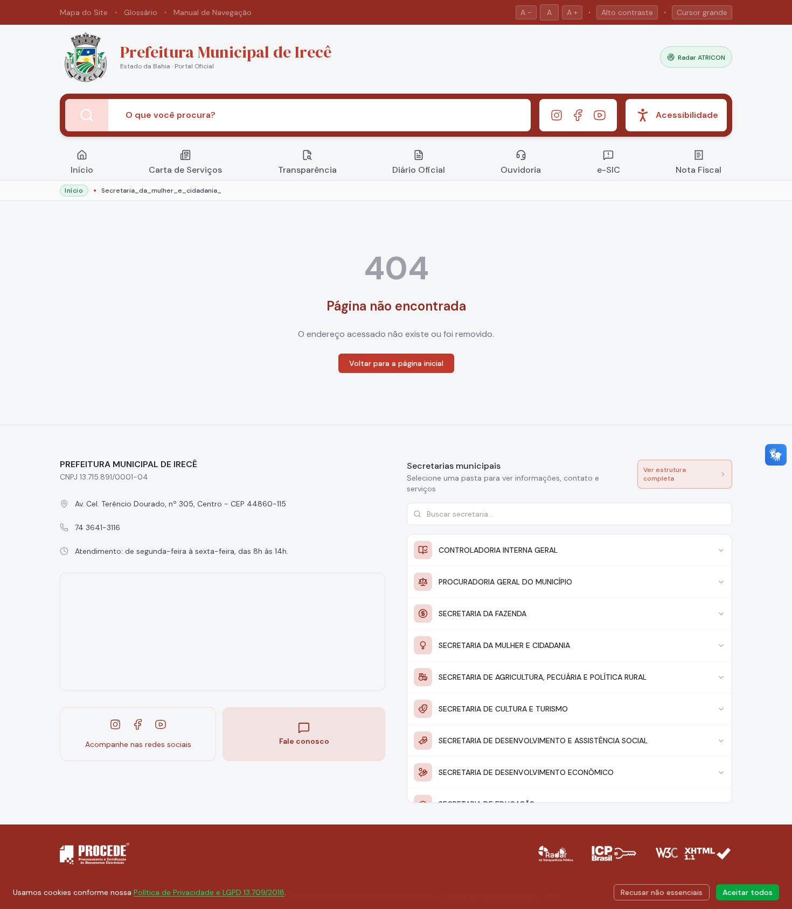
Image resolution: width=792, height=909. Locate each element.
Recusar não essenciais (662, 892)
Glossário (140, 12)
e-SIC (608, 169)
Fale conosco (304, 741)
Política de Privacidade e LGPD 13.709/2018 (209, 892)
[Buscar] (86, 115)
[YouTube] (599, 115)
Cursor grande (702, 12)
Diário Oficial (418, 169)
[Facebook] (578, 115)
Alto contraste (627, 12)
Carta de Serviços (185, 169)
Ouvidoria (521, 169)
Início (82, 169)
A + (572, 12)
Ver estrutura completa (664, 474)
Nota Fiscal (698, 169)
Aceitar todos (747, 892)
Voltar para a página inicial (396, 363)
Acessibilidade (687, 115)
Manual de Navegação (212, 12)
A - (526, 12)
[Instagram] (556, 115)
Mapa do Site (84, 12)
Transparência (307, 169)
